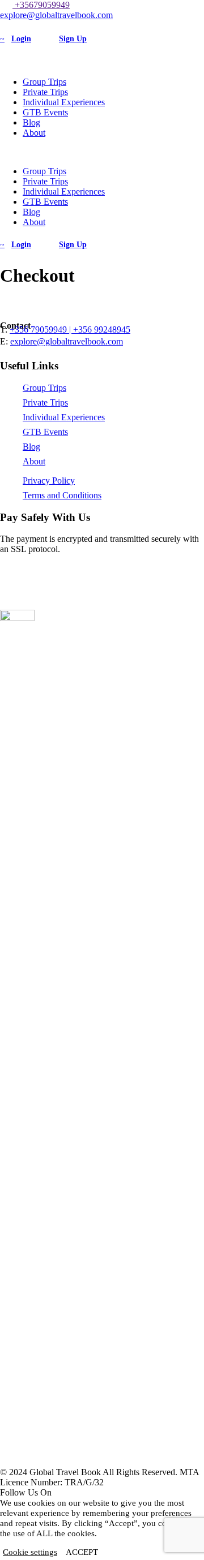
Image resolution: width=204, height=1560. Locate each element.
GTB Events (45, 112)
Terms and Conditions (62, 495)
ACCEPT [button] (82, 1552)
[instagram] (17, 25)
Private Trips (45, 92)
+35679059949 (41, 5)
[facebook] (10, 25)
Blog (31, 122)
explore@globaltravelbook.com (56, 15)
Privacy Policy (49, 480)
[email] (3, 25)
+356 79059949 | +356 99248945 (70, 329)
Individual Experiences (64, 102)
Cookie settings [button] (30, 1552)
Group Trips (44, 82)
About (34, 132)
